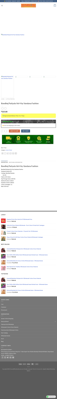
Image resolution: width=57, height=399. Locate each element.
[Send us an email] (10, 357)
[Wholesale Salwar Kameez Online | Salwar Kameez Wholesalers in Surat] (28, 5)
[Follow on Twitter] (8, 357)
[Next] (53, 87)
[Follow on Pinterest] (13, 357)
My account (4, 310)
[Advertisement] (28, 19)
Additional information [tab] (15, 162)
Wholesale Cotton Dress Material (9, 327)
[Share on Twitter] (8, 153)
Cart (2, 304)
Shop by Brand (5, 321)
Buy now (26, 131)
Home (2, 99)
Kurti (2, 338)
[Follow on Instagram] (5, 357)
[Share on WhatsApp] (2, 153)
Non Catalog (4, 332)
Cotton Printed (10, 99)
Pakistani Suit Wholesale (7, 324)
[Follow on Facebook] (2, 357)
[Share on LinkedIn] (16, 153)
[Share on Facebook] (5, 153)
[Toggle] (55, 321)
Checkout (3, 307)
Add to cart (14, 131)
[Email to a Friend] (10, 153)
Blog (2, 341)
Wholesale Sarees (5, 335)
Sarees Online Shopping (7, 318)
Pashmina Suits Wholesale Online (9, 330)
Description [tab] (4, 162)
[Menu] (2, 5)
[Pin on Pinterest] (13, 153)
